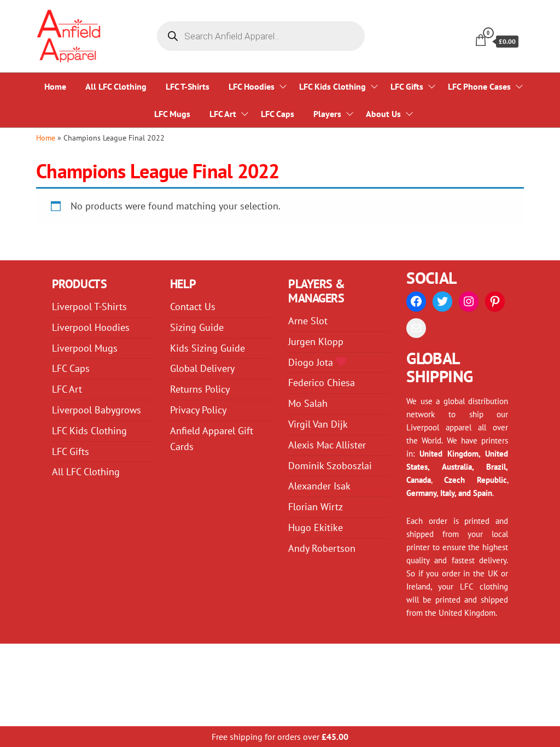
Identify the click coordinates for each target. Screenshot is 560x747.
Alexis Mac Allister (327, 445)
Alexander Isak (319, 486)
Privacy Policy (198, 410)
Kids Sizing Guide (207, 348)
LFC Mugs (172, 113)
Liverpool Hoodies (91, 327)
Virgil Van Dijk (318, 424)
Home (55, 86)
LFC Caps (277, 113)
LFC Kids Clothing (332, 86)
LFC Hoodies (252, 86)
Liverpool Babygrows (96, 410)
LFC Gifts (406, 86)
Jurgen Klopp (315, 341)
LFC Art (222, 113)
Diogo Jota (312, 362)
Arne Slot (308, 320)
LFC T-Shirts (187, 86)
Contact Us (192, 306)
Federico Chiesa (321, 382)
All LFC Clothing (116, 86)
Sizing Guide (197, 327)
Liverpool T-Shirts (89, 306)
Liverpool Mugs (85, 348)
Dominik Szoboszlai (330, 465)
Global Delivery (202, 368)
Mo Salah (308, 403)
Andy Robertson (321, 548)
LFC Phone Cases (479, 86)
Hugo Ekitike (315, 527)
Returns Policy (200, 389)
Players (327, 113)
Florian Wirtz (315, 506)
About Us (383, 113)
